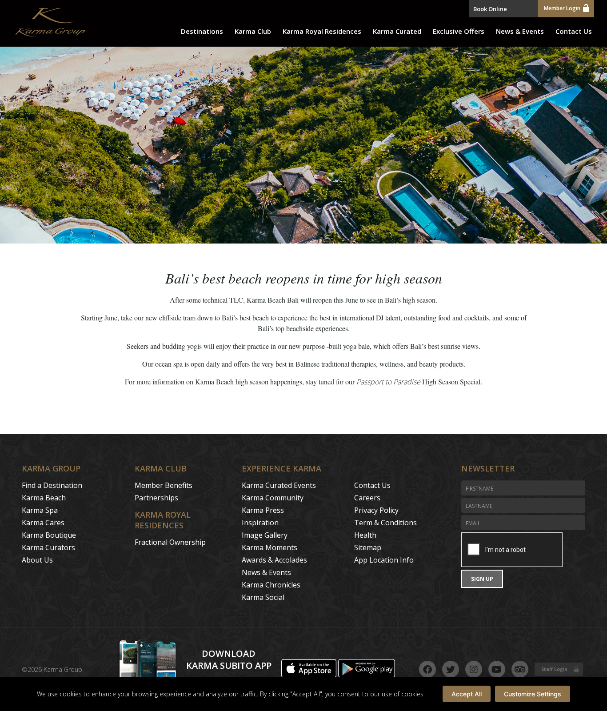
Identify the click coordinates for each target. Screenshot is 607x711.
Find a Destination (52, 485)
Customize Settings (532, 694)
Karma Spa (40, 510)
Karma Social (263, 597)
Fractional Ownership (170, 542)
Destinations (202, 31)
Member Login (562, 8)
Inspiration (260, 522)
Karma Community (273, 498)
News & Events (520, 31)
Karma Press (263, 510)
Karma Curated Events (279, 485)
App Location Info (384, 560)
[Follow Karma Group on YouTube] (496, 669)
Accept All (466, 694)
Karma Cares (43, 522)
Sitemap (367, 547)
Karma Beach (44, 498)
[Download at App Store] (309, 675)
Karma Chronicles (271, 585)
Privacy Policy (376, 510)
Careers (367, 498)
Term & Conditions (385, 522)
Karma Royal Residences (322, 31)
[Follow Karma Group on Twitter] (450, 669)
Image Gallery (265, 535)
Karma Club (253, 31)
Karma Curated (397, 31)
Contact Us (573, 31)
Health (365, 535)
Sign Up (482, 579)
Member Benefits (163, 485)
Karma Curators (48, 547)
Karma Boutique (49, 535)
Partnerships (156, 498)
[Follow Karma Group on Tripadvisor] (519, 669)
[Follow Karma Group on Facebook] (427, 669)
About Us (37, 560)
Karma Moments (269, 547)
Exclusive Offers (458, 31)
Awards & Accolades (274, 560)
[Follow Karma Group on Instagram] (473, 669)
